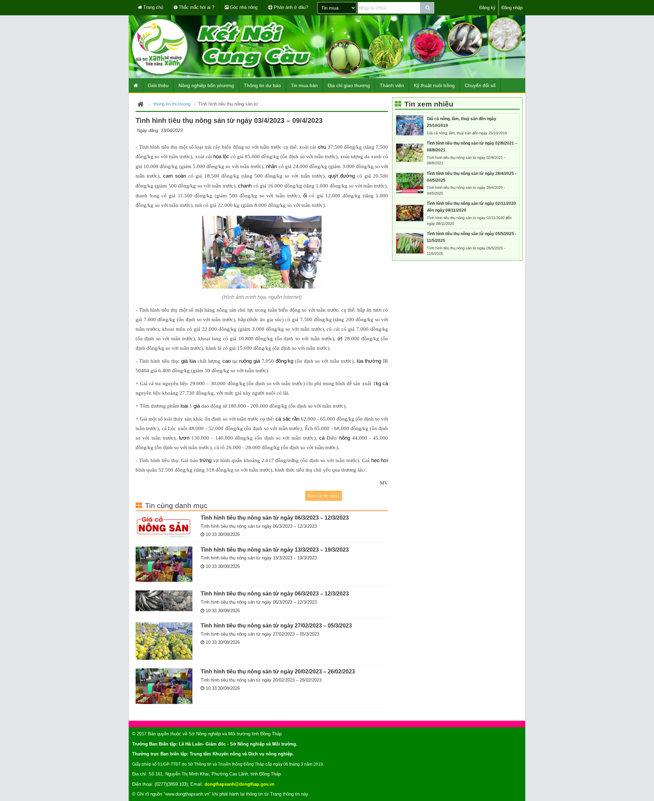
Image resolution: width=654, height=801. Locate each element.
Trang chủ (152, 7)
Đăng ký (487, 7)
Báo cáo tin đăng (323, 495)
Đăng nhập (512, 7)
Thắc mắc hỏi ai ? (195, 7)
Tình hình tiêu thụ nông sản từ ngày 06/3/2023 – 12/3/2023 (275, 517)
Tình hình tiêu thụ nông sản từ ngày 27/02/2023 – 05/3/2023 (276, 625)
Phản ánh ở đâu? (290, 7)
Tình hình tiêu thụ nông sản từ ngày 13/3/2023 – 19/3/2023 (275, 549)
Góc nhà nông (243, 7)
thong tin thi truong (172, 104)
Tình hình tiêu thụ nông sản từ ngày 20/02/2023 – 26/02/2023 (278, 671)
